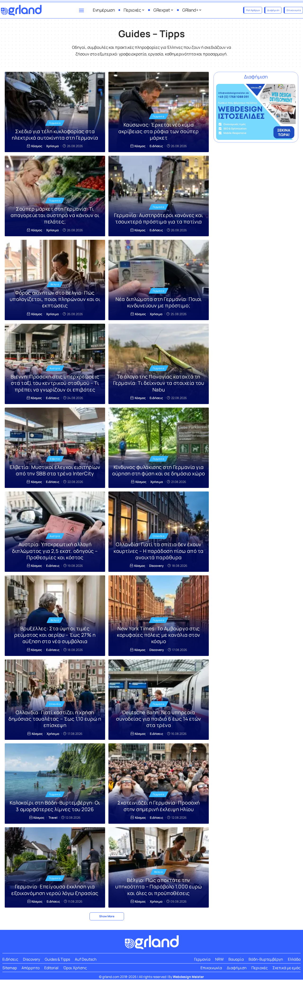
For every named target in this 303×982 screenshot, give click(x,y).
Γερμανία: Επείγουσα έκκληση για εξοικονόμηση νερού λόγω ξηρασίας (54, 889)
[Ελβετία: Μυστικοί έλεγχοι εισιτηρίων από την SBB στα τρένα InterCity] (55, 448)
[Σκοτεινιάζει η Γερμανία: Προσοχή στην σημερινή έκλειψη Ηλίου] (158, 783)
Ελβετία (55, 458)
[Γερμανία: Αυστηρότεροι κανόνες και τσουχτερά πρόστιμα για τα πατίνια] (158, 196)
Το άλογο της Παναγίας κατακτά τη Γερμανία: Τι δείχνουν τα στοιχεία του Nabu (158, 383)
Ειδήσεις (156, 146)
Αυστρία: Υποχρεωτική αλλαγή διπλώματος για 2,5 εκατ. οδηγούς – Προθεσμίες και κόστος (55, 551)
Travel (53, 817)
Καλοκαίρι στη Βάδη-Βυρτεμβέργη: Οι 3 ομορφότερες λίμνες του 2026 (55, 805)
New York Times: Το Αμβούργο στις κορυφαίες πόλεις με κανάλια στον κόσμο (158, 635)
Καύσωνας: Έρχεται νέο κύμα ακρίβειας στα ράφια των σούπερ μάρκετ (158, 131)
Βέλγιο (55, 284)
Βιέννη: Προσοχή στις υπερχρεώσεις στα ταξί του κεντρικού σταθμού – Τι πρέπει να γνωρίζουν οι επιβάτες (55, 383)
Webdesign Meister (188, 976)
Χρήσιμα (52, 146)
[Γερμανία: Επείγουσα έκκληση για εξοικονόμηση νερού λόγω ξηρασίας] (55, 867)
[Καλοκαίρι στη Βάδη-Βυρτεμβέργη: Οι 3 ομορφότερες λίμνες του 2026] (55, 783)
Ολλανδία (159, 536)
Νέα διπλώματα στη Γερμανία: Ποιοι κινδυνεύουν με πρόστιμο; (158, 302)
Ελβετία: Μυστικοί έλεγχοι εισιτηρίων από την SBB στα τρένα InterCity (55, 470)
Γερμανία (55, 123)
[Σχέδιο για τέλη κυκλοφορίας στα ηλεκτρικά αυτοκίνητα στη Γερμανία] (55, 112)
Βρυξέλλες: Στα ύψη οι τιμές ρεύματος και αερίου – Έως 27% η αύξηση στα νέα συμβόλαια (54, 635)
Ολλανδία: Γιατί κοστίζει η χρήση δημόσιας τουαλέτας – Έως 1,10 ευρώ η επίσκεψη (55, 719)
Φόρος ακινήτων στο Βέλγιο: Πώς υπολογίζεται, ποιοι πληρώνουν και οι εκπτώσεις (55, 299)
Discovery (156, 566)
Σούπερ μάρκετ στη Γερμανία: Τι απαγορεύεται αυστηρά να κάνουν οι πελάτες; (55, 215)
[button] (106, 916)
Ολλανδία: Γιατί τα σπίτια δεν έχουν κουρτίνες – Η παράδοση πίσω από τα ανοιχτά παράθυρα (159, 551)
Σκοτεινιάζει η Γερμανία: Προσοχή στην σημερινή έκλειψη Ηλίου (158, 805)
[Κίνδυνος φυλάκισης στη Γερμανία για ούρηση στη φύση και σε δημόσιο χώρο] (158, 448)
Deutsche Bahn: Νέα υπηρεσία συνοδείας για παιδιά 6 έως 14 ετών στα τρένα (158, 719)
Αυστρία (55, 368)
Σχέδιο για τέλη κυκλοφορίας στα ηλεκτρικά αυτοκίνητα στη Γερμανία (55, 134)
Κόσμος (36, 146)
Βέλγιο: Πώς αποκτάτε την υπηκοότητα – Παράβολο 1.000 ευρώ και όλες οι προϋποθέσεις (158, 886)
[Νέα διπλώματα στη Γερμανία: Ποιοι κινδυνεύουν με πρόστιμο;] (158, 280)
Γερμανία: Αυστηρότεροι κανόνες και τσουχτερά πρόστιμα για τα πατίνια (158, 218)
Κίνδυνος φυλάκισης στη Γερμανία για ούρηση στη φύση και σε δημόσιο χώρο (158, 470)
